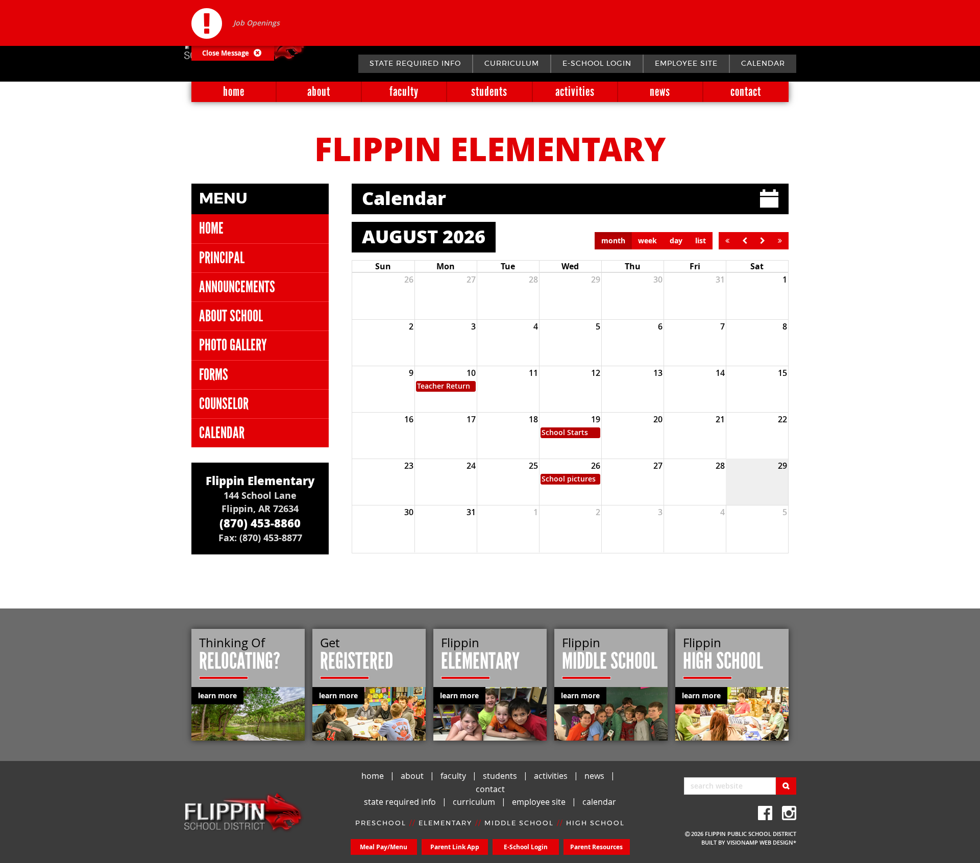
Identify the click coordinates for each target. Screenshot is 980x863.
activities (575, 91)
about (318, 91)
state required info (415, 63)
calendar (763, 63)
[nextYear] (780, 240)
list (700, 240)
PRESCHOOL (380, 823)
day (676, 240)
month (613, 240)
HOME (211, 228)
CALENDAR (221, 432)
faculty (404, 91)
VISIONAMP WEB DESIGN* (761, 842)
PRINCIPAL (221, 257)
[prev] (745, 240)
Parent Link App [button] (454, 847)
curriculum (511, 63)
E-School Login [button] (526, 847)
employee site (686, 63)
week (647, 240)
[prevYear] (727, 240)
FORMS (213, 374)
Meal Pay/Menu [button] (383, 847)
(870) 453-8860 (260, 523)
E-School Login (596, 63)
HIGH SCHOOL (595, 823)
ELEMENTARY (445, 823)
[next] (762, 240)
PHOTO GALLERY (233, 345)
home (233, 91)
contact (745, 91)
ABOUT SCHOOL (231, 316)
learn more (217, 695)
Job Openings (256, 23)
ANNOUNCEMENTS (237, 286)
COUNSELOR (224, 403)
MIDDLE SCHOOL (519, 823)
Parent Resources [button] (596, 847)
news (660, 91)
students (489, 91)
